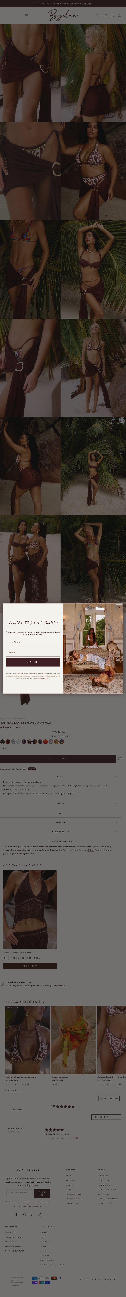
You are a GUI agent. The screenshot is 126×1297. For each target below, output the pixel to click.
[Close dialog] (119, 607)
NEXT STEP (33, 662)
